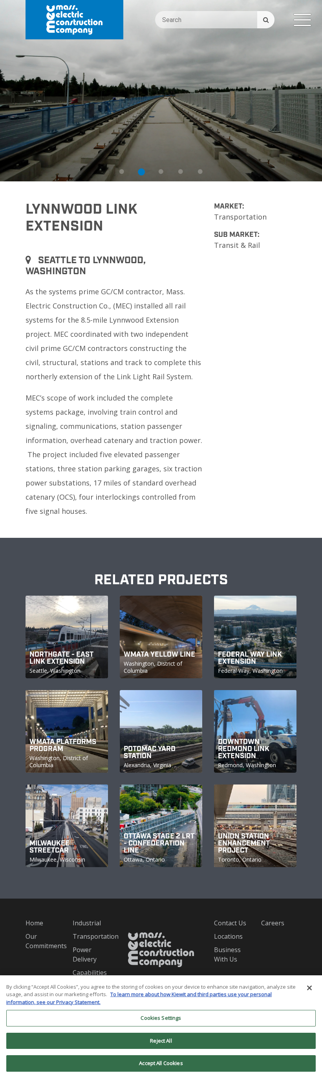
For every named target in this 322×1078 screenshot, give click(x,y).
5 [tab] (200, 171)
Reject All (161, 1040)
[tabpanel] (161, 90)
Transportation (90, 936)
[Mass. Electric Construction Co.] (74, 19)
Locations (228, 936)
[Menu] (302, 19)
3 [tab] (161, 171)
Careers (272, 923)
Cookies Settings (161, 1017)
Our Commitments (43, 941)
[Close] (309, 988)
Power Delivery (85, 954)
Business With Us (227, 954)
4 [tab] (180, 171)
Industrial (87, 923)
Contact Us (230, 923)
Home (34, 923)
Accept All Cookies (161, 1063)
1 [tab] (122, 171)
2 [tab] (141, 171)
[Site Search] (265, 19)
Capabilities (90, 972)
